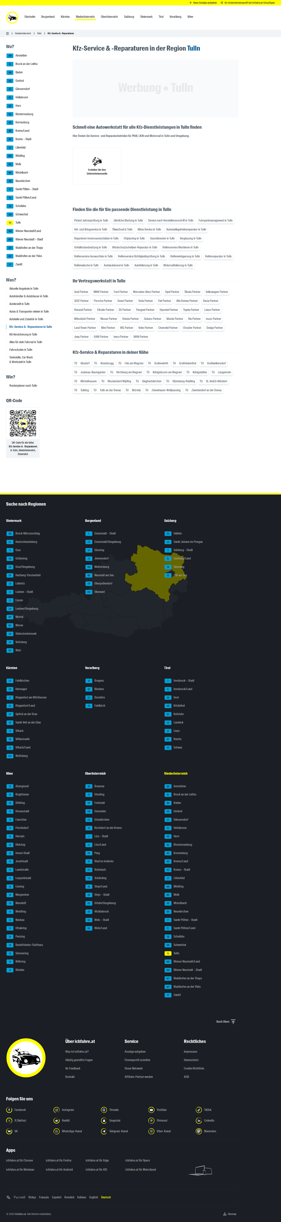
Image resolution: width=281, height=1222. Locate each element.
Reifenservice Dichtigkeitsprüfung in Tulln (141, 256)
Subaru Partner (152, 319)
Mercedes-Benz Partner (146, 292)
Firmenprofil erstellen (137, 1060)
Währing (17, 962)
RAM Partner (101, 337)
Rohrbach (97, 870)
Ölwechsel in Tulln (122, 229)
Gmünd (16, 81)
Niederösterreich (23, 33)
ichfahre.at (20, 1214)
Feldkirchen (19, 681)
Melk (15, 164)
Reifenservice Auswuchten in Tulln (93, 256)
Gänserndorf (19, 89)
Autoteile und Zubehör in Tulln (26, 319)
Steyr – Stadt (99, 895)
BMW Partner (101, 292)
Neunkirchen (19, 181)
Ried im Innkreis (101, 861)
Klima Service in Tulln (149, 229)
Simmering (19, 953)
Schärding (97, 878)
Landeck (175, 722)
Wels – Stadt (98, 920)
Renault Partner (83, 310)
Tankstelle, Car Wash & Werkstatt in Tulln (21, 359)
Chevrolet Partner (168, 328)
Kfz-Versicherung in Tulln (23, 334)
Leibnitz (17, 584)
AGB (186, 1077)
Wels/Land (97, 928)
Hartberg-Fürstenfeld (25, 575)
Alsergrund (19, 786)
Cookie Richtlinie (194, 1068)
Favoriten (18, 820)
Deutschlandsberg (23, 542)
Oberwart (96, 592)
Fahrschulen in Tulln (20, 350)
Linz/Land (97, 845)
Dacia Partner (210, 301)
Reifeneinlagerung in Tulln (185, 256)
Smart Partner (125, 301)
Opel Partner (172, 292)
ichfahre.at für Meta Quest (140, 1170)
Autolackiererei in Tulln (116, 265)
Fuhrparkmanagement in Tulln (216, 220)
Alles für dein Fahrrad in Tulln (25, 342)
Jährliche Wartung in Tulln (128, 220)
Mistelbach (18, 173)
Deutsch (106, 1197)
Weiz (15, 650)
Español (56, 1197)
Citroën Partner (105, 310)
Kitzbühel (176, 706)
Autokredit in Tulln (19, 304)
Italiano (81, 1197)
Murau (15, 625)
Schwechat (18, 214)
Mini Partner (108, 328)
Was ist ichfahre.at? (77, 1052)
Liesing (16, 886)
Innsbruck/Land (179, 689)
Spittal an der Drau (23, 714)
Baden (16, 72)
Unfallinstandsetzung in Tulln (90, 247)
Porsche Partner (103, 301)
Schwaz (174, 747)
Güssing (96, 550)
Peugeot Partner (145, 310)
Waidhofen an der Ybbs (25, 256)
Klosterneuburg (21, 114)
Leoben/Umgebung (23, 609)
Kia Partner (194, 319)
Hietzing (17, 845)
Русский (19, 1197)
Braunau (96, 786)
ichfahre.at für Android (59, 1170)
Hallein (174, 533)
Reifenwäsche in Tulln (86, 265)
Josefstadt (18, 861)
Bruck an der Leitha (23, 64)
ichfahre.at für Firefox (58, 1160)
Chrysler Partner (192, 328)
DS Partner (125, 310)
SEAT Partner (81, 301)
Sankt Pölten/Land (23, 198)
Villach (16, 731)
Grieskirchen (98, 820)
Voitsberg (18, 642)
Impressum (190, 1052)
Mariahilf (17, 903)
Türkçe (32, 1197)
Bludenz (96, 689)
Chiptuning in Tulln (134, 238)
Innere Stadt (19, 853)
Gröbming (18, 558)
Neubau (17, 920)
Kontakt (70, 1077)
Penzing (17, 936)
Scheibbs (17, 206)
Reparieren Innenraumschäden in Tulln (96, 238)
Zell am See (177, 575)
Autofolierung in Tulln (146, 265)
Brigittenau (19, 795)
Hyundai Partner (169, 310)
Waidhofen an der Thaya (26, 248)
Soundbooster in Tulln (162, 238)
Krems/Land (19, 131)
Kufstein (175, 714)
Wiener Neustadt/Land (25, 231)
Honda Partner (130, 319)
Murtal (16, 617)
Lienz (173, 731)
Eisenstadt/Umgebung (104, 542)
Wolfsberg (18, 756)
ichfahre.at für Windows (20, 1170)
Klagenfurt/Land (22, 706)
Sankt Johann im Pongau (185, 542)
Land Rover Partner (85, 328)
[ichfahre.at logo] (12, 17)
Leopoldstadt (20, 878)
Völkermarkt (19, 739)
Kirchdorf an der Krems (105, 828)
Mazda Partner (174, 319)
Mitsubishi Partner (84, 319)
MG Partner (126, 328)
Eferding (96, 795)
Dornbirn (96, 697)
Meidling (17, 911)
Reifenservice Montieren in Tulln (180, 247)
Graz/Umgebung (22, 567)
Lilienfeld (17, 147)
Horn (15, 106)
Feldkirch (97, 706)
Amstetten (18, 56)
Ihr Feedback (72, 1068)
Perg (94, 853)
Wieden (16, 970)
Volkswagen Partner (217, 292)
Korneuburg (19, 122)
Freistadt (96, 803)
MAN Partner (141, 337)
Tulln (39, 33)
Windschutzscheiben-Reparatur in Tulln (134, 247)
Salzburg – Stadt (180, 550)
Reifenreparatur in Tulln (218, 256)
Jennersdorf (98, 558)
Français (44, 1197)
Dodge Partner (214, 328)
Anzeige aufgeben (135, 1052)
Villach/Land (20, 747)
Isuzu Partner (213, 319)
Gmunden (96, 811)
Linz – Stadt (98, 836)
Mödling (16, 156)
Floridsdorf (19, 828)
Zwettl (15, 264)
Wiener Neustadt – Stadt (25, 239)
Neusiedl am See (101, 575)
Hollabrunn (18, 97)
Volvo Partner (145, 328)
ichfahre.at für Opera (137, 1160)
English (93, 1197)
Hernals (17, 836)
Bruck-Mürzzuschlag (24, 533)
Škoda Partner (192, 292)
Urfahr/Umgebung (102, 903)
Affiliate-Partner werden (139, 1077)
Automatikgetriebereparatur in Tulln (186, 229)
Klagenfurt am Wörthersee (27, 697)
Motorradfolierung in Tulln (178, 265)
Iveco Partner (121, 337)
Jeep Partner (81, 337)
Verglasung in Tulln (190, 238)
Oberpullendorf (100, 584)
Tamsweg (175, 567)
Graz (15, 550)
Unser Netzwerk (134, 1068)
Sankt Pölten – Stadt (23, 189)
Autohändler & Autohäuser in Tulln (28, 296)
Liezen (16, 600)
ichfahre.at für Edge (97, 1160)
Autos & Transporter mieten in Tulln (29, 312)
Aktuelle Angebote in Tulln (23, 289)
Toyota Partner (191, 310)
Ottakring (18, 928)
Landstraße (19, 870)
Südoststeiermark (23, 634)
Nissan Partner (108, 319)
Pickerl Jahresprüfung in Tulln (91, 220)
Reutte (174, 739)
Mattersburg (98, 567)
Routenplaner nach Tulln (23, 386)
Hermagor (18, 689)
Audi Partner (81, 292)
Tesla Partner (145, 301)
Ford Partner (121, 292)
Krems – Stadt (20, 139)
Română (69, 1197)
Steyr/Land (97, 886)
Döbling (17, 803)
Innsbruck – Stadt (181, 681)
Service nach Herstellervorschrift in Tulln (170, 220)
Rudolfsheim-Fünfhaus (26, 945)
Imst (173, 697)
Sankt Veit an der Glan (25, 722)
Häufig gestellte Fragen (79, 1060)
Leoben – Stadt (21, 592)
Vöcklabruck (98, 911)
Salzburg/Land (179, 558)
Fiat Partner (164, 301)
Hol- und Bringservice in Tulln (90, 229)
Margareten (19, 895)
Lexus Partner (212, 310)
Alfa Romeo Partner (187, 301)
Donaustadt (19, 811)
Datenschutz (191, 1060)
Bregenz (96, 681)
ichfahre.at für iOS (96, 1170)
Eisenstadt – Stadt (102, 533)
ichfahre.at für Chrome (19, 1160)
